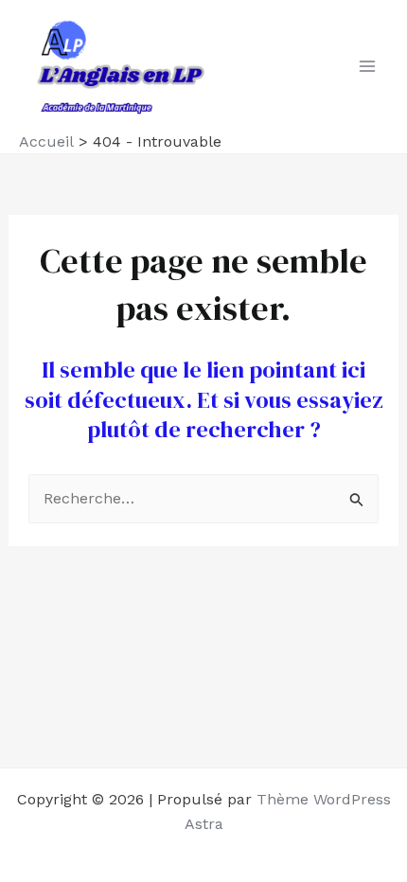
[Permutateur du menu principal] (367, 66)
